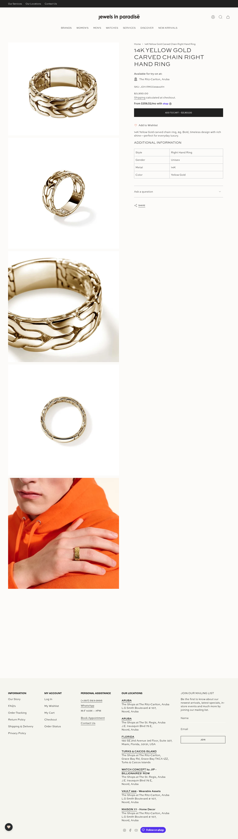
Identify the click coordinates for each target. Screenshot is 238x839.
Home (137, 44)
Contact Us (51, 3)
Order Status (52, 726)
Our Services (15, 3)
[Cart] (228, 17)
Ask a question (143, 191)
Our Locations (33, 3)
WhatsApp (87, 705)
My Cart (49, 712)
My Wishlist (51, 706)
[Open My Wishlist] (9, 827)
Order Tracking (17, 712)
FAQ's (12, 706)
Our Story (14, 699)
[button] (66, 28)
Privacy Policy (17, 733)
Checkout (50, 719)
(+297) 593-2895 (91, 700)
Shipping (139, 97)
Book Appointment (93, 718)
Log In (48, 699)
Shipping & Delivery (20, 726)
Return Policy (16, 719)
